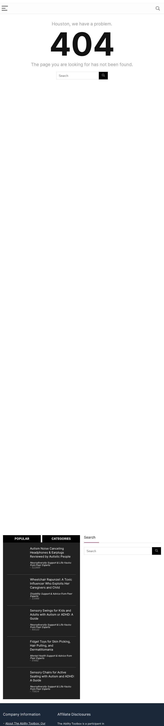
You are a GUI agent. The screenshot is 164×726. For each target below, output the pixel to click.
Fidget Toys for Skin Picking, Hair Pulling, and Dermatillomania (50, 645)
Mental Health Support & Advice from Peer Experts (51, 657)
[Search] (158, 8)
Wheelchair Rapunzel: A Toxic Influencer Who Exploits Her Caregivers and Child (51, 583)
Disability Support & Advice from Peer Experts (51, 595)
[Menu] (5, 8)
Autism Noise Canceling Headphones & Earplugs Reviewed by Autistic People (50, 552)
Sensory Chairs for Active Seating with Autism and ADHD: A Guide (52, 676)
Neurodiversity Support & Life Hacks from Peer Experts (50, 564)
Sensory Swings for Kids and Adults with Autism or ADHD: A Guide (51, 614)
